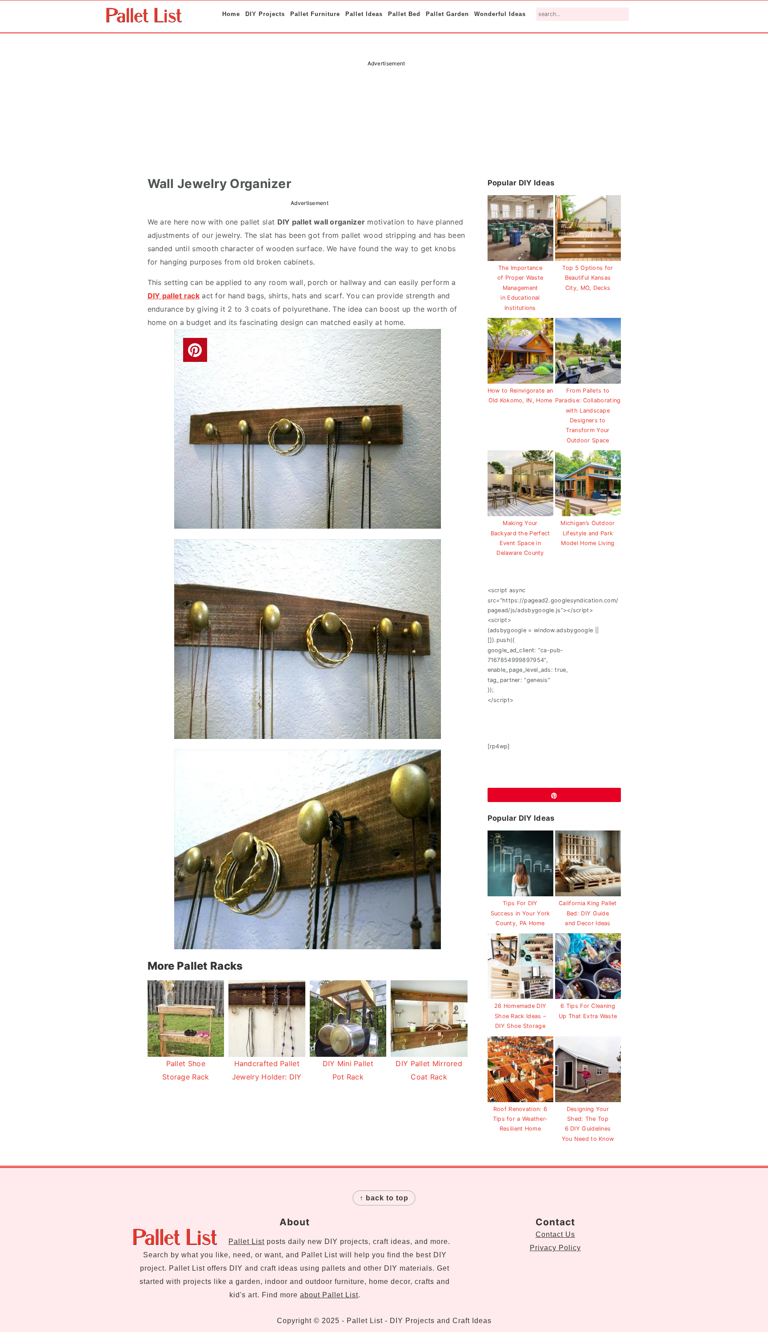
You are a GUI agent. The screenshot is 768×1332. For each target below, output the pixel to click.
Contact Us (555, 1234)
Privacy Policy (555, 1248)
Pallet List (246, 1241)
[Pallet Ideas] (144, 18)
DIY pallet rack (174, 295)
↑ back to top (384, 1198)
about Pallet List (329, 1295)
